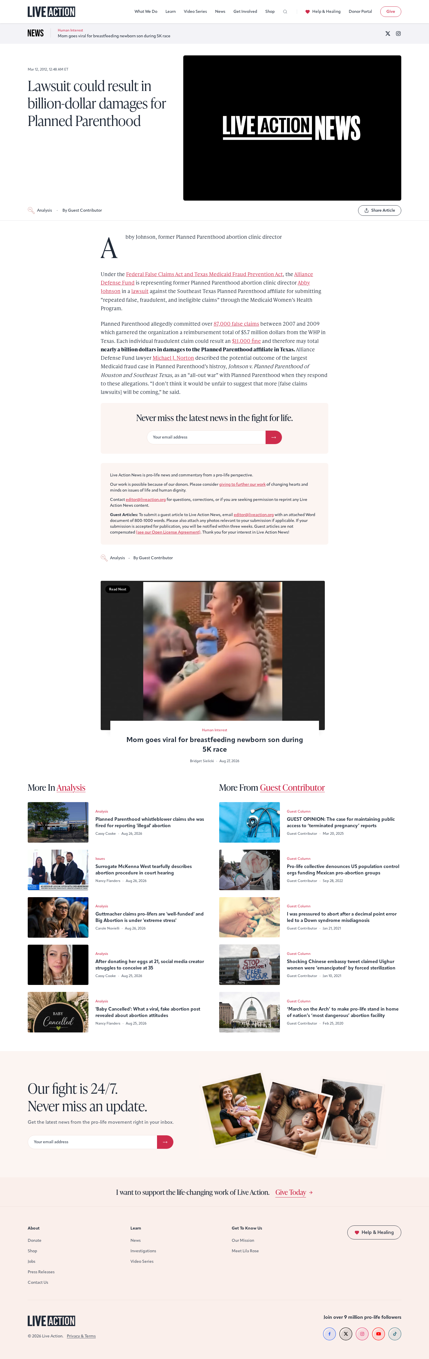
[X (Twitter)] (388, 33)
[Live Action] (51, 11)
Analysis (44, 210)
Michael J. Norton (173, 357)
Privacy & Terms (81, 1336)
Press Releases (41, 1271)
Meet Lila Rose (245, 1250)
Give (390, 11)
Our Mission (243, 1240)
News (220, 11)
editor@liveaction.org (146, 499)
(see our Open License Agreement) (168, 532)
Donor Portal (360, 11)
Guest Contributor (292, 787)
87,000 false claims (236, 323)
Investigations (143, 1250)
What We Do (146, 11)
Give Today (290, 1192)
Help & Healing (326, 11)
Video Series (195, 11)
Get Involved (245, 11)
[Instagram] (398, 33)
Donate (34, 1240)
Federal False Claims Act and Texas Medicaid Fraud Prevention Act (204, 274)
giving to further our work (242, 484)
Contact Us (38, 1282)
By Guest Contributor (82, 210)
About (34, 1228)
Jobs (31, 1261)
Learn (170, 11)
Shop (270, 11)
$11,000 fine (246, 340)
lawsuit (140, 290)
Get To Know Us (247, 1228)
